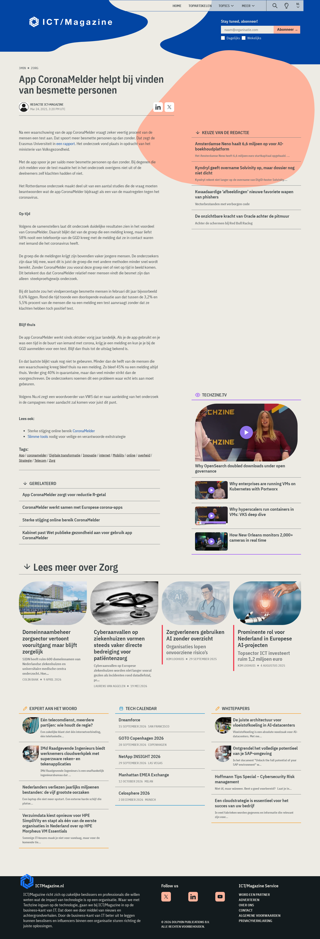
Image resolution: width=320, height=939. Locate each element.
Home (177, 5)
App (21, 455)
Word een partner (254, 894)
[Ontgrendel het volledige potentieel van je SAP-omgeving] (223, 756)
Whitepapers (236, 708)
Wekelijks (254, 38)
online (131, 455)
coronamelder (37, 455)
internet (104, 455)
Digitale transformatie (64, 455)
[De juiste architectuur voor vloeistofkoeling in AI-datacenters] (223, 727)
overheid (144, 455)
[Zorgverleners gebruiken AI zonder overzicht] (196, 603)
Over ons (246, 905)
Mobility (118, 455)
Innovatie (89, 455)
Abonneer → (287, 29)
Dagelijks (233, 38)
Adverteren (249, 900)
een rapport (65, 143)
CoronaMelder (84, 430)
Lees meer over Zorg (75, 567)
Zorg (34, 68)
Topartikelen (200, 5)
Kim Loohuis (175, 659)
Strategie (25, 460)
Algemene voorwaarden (259, 915)
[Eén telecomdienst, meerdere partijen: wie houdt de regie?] (30, 727)
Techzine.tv (214, 395)
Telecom (40, 460)
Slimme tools (38, 436)
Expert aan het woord (53, 708)
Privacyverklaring (255, 921)
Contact (246, 910)
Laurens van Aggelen (109, 686)
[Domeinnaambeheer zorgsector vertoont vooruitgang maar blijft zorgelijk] (53, 603)
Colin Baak (30, 679)
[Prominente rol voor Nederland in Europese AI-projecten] (267, 603)
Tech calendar (141, 708)
